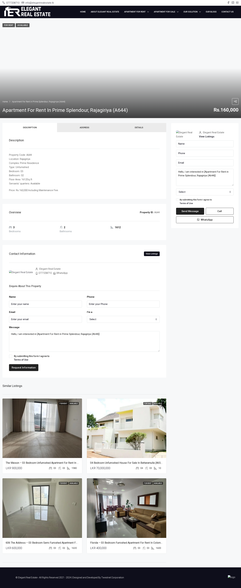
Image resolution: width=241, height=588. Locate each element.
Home (83, 12)
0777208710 (45, 272)
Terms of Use (21, 359)
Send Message (190, 211)
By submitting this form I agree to (32, 358)
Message (14, 327)
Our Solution (190, 12)
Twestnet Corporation (112, 577)
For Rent (64, 403)
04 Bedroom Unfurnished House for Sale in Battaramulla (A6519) (127, 462)
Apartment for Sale (164, 12)
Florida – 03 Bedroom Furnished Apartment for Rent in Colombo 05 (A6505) (133, 542)
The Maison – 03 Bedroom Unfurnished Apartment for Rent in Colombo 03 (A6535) (53, 462)
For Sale (148, 403)
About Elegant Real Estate (105, 12)
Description (30, 127)
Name (12, 296)
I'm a (89, 312)
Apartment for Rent (135, 12)
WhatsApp (62, 272)
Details (139, 127)
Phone (90, 296)
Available (74, 403)
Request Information (24, 367)
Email (12, 312)
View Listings (152, 254)
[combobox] (123, 319)
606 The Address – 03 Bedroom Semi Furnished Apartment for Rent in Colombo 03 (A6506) (58, 542)
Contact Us (227, 12)
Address (84, 127)
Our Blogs (211, 12)
